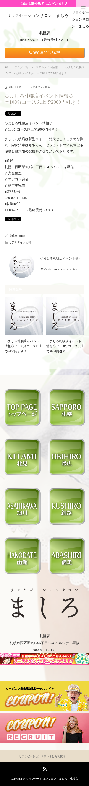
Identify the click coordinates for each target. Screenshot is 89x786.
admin (22, 235)
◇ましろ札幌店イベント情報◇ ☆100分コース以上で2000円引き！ (23, 346)
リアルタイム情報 (40, 87)
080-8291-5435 (46, 53)
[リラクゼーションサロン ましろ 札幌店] (44, 616)
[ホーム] (6, 65)
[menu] (82, 6)
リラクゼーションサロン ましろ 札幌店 (52, 778)
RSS (44, 768)
